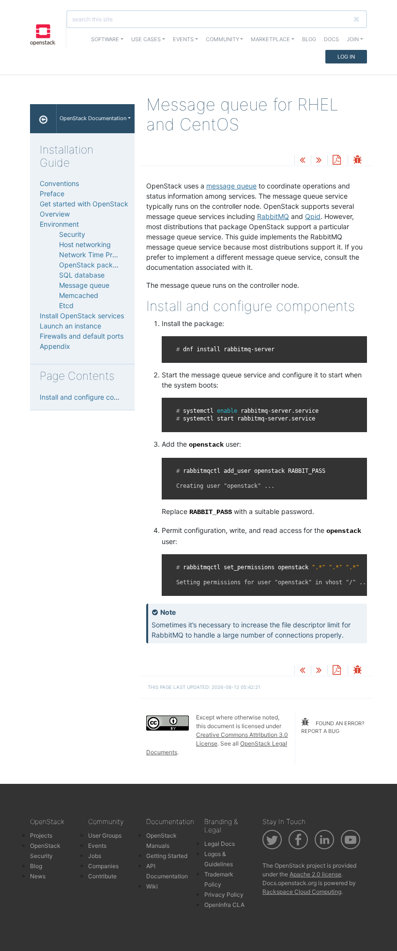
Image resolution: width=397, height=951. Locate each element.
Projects (41, 835)
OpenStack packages (93, 265)
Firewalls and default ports (81, 336)
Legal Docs (219, 843)
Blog (309, 39)
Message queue (84, 285)
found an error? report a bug (333, 727)
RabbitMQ (273, 216)
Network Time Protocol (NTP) (106, 254)
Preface (52, 193)
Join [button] (353, 39)
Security (72, 234)
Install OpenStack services (82, 316)
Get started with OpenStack (84, 204)
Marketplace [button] (270, 39)
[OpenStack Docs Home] (43, 118)
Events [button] (183, 39)
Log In (346, 56)
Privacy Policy (224, 894)
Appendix (55, 346)
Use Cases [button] (146, 39)
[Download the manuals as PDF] (336, 160)
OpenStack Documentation (93, 118)
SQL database (82, 275)
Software (105, 39)
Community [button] (222, 39)
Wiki (152, 886)
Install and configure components (92, 397)
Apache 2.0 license (315, 874)
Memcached (78, 295)
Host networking (85, 244)
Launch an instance (70, 326)
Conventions (59, 183)
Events (97, 845)
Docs (331, 39)
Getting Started (166, 855)
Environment (59, 224)
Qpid (313, 216)
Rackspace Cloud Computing (301, 891)
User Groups (105, 835)
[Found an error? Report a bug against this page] (357, 160)
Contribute (102, 876)
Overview (55, 214)
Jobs (94, 855)
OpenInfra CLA (224, 904)
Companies (103, 866)
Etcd (66, 305)
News (38, 876)
